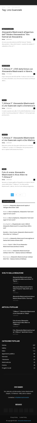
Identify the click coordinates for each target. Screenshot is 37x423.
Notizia (4, 100)
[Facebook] (6, 410)
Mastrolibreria (5, 65)
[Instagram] (11, 410)
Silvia (3, 39)
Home (3, 7)
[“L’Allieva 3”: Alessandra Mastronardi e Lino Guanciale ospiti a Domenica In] (18, 93)
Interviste (4, 134)
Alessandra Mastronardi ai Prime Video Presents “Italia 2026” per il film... (23, 288)
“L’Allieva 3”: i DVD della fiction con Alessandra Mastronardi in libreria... (17, 70)
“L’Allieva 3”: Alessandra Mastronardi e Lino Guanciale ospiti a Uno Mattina (18, 139)
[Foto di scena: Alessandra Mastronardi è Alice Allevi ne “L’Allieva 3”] (18, 162)
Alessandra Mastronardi (24, 420)
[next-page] (24, 194)
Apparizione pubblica (7, 29)
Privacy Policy (14, 417)
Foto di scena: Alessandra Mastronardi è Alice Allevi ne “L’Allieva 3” (14, 174)
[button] (3, 2)
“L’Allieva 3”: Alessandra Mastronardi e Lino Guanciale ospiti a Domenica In (18, 104)
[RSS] (16, 410)
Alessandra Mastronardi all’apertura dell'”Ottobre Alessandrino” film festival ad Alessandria (17, 34)
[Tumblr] (21, 410)
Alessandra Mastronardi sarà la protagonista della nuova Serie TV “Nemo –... (23, 279)
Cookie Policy (23, 417)
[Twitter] (26, 410)
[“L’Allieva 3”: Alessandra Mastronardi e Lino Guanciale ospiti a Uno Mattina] (18, 127)
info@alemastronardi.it (22, 397)
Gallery (4, 169)
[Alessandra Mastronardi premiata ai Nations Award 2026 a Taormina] (6, 299)
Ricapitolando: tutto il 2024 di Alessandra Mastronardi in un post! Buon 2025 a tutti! (17, 226)
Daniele (5, 232)
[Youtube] (31, 410)
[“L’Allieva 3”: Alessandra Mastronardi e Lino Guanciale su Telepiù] (6, 314)
